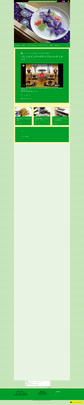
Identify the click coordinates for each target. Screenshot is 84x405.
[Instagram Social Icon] (62, 1)
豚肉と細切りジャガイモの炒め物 (23, 119)
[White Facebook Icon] (57, 392)
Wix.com (49, 400)
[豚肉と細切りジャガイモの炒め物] (23, 112)
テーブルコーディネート (43, 45)
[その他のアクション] (62, 53)
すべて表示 (67, 105)
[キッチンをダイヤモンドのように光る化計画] (60, 112)
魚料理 (51, 45)
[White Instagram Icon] (59, 392)
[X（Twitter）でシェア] (24, 95)
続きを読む (57, 45)
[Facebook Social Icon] (64, 1)
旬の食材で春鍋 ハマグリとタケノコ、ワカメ (42, 119)
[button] (67, 45)
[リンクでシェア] (29, 95)
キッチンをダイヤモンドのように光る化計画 (60, 119)
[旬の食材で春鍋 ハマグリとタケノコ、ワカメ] (42, 112)
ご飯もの (23, 45)
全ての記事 (17, 45)
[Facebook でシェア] (21, 95)
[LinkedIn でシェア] (27, 95)
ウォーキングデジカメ (31, 45)
